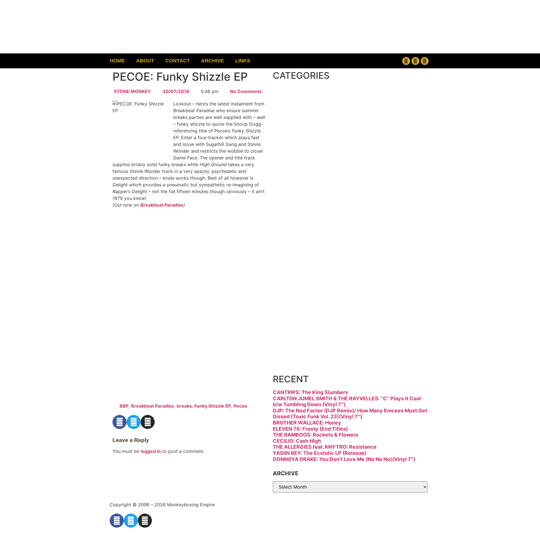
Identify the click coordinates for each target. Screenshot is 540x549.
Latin (297, 239)
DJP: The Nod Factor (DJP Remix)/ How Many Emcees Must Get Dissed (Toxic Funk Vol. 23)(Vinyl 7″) (350, 414)
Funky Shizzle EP (212, 406)
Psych (302, 263)
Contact (177, 61)
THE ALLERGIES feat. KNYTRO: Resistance (325, 447)
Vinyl (297, 333)
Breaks (305, 97)
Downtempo (324, 144)
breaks (184, 406)
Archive (212, 61)
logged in (151, 451)
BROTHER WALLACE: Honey (307, 423)
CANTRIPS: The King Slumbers (310, 392)
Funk (297, 168)
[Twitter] (415, 61)
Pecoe (240, 406)
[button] (370, 61)
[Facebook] (406, 61)
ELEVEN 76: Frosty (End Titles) (310, 429)
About (145, 61)
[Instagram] (425, 61)
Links (242, 61)
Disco (300, 121)
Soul (296, 310)
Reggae (307, 286)
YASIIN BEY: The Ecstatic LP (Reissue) (319, 453)
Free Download (336, 357)
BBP (124, 406)
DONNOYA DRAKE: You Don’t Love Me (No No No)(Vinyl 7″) (344, 459)
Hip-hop (308, 192)
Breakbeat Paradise (161, 205)
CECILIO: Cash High (297, 441)
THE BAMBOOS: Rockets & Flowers (315, 435)
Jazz (295, 215)
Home (117, 61)
